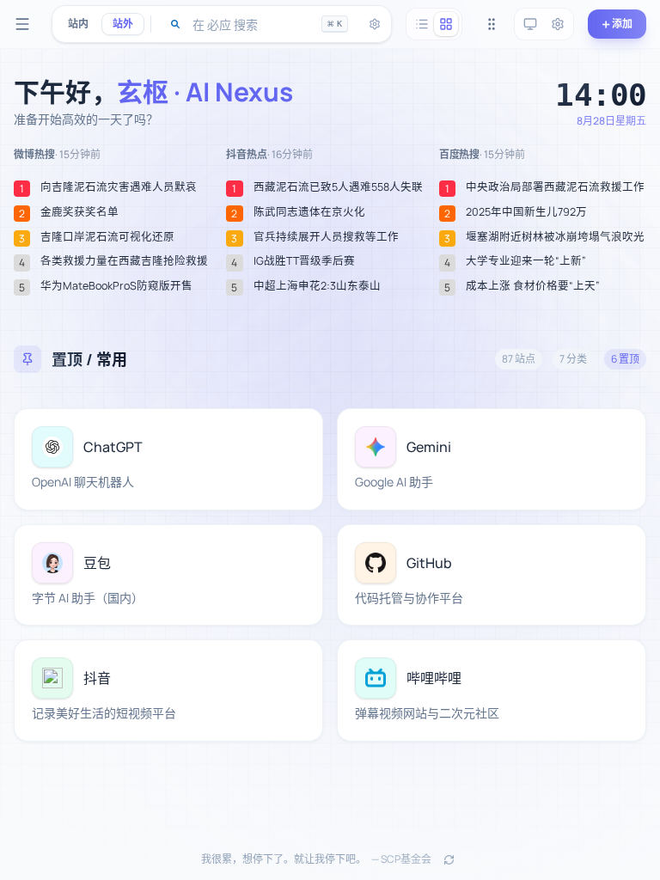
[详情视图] (446, 24)
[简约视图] (422, 24)
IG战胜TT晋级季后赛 (304, 261)
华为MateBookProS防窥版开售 (116, 286)
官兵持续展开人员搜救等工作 (326, 237)
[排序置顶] (491, 24)
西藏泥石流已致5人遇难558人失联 (338, 187)
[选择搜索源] (175, 24)
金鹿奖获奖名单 (79, 212)
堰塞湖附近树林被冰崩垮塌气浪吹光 (555, 237)
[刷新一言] (448, 859)
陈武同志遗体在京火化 (309, 212)
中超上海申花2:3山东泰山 (317, 286)
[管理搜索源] (374, 24)
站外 (123, 23)
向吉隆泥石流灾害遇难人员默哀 (118, 187)
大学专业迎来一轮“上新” (526, 261)
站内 (78, 23)
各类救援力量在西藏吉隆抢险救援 (124, 261)
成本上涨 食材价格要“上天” (533, 286)
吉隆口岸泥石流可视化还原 (107, 237)
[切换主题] (530, 24)
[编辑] (300, 431)
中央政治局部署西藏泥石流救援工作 (555, 187)
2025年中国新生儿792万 (526, 212)
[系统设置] (558, 24)
